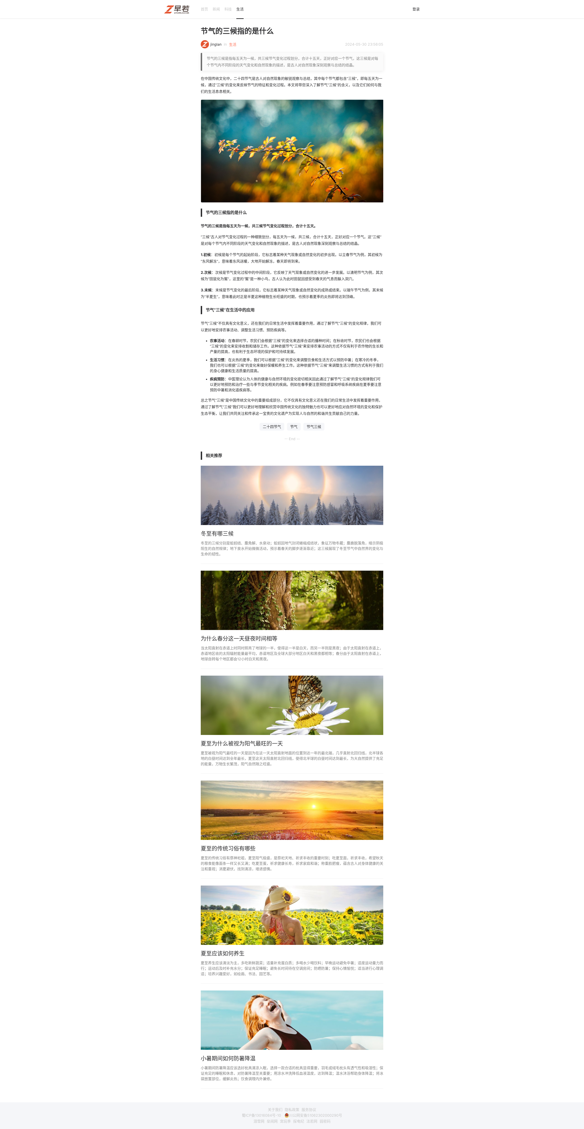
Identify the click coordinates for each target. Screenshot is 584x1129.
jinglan (216, 44)
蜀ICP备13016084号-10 (261, 1115)
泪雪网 (258, 1121)
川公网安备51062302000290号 (315, 1115)
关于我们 (275, 1109)
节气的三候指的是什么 (237, 30)
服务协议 (309, 1109)
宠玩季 (285, 1121)
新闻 (216, 9)
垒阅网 (272, 1121)
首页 (204, 9)
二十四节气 (272, 426)
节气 (293, 426)
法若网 (311, 1121)
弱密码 (325, 1121)
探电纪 (298, 1121)
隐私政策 (292, 1109)
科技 (228, 9)
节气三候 (314, 426)
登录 (416, 9)
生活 (240, 9)
